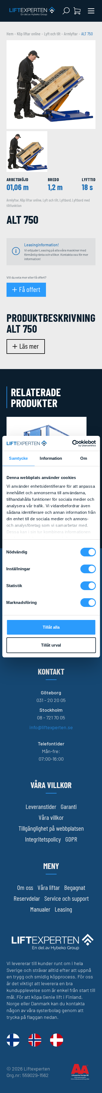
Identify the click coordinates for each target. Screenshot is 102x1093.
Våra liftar (49, 887)
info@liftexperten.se (51, 727)
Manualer (40, 909)
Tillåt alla (51, 627)
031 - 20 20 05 (51, 700)
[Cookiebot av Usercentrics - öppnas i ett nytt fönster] (73, 443)
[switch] (88, 569)
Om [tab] (83, 458)
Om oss (25, 887)
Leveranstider (41, 806)
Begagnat (74, 887)
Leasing (63, 909)
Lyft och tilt (52, 33)
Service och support (66, 898)
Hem (10, 33)
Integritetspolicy (43, 839)
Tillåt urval (51, 645)
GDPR (71, 839)
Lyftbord (65, 200)
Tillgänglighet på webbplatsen (51, 828)
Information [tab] (51, 458)
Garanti (69, 806)
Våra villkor (51, 817)
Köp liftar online (29, 33)
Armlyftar (71, 33)
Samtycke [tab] (18, 458)
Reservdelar (27, 898)
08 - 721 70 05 (51, 717)
